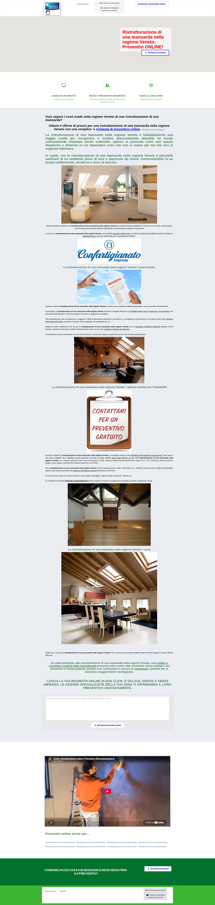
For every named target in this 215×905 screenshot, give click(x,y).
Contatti (63, 891)
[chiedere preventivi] (109, 287)
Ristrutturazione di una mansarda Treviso (122, 846)
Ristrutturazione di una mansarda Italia (152, 846)
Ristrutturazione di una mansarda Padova (91, 846)
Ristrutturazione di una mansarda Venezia (122, 842)
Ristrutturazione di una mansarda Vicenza (60, 846)
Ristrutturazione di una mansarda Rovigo (153, 842)
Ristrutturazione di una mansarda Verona (59, 842)
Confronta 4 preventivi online (151, 4)
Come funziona (83, 4)
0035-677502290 (111, 8)
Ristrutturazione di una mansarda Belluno (90, 842)
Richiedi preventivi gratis (109, 725)
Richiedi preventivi (157, 53)
